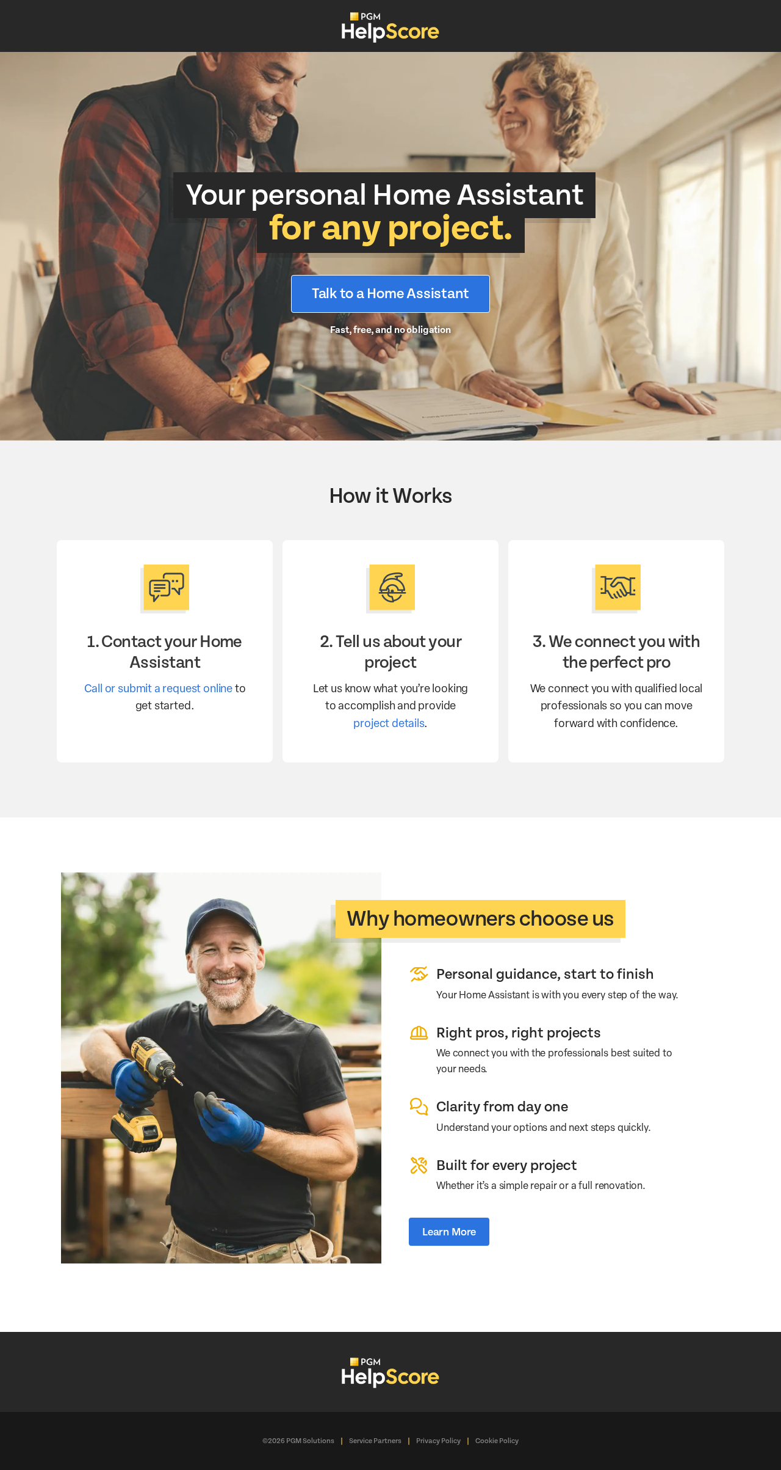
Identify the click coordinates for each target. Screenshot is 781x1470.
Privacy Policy (438, 1441)
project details (388, 722)
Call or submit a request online (158, 687)
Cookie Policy (497, 1441)
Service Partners (375, 1441)
